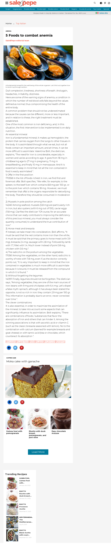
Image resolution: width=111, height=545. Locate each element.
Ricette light (41, 9)
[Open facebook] (101, 3)
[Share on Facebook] (9, 348)
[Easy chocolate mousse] (61, 419)
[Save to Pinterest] (22, 348)
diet (33, 342)
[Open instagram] (109, 3)
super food (23, 342)
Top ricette (97, 9)
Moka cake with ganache (23, 361)
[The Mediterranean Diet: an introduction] (12, 522)
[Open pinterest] (105, 3)
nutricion (50, 342)
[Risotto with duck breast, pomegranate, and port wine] (38, 419)
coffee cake (11, 358)
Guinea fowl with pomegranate (14, 432)
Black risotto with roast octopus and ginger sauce (25, 534)
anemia (8, 31)
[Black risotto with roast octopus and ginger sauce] (12, 535)
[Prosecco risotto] (12, 509)
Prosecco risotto (23, 508)
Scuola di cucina (85, 9)
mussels (11, 342)
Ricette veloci (53, 9)
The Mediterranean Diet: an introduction (25, 521)
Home (9, 23)
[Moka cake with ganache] (38, 381)
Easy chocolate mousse (59, 432)
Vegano (74, 9)
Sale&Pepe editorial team (17, 41)
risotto (22, 491)
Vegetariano (17, 9)
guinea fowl (24, 478)
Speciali (106, 9)
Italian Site (103, 13)
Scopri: (8, 9)
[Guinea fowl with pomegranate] (15, 419)
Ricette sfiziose (29, 9)
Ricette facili (64, 9)
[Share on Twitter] (15, 348)
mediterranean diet (25, 517)
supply (40, 342)
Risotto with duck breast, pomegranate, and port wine (37, 434)
